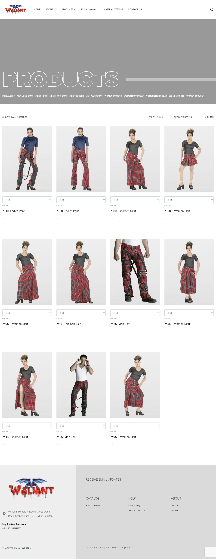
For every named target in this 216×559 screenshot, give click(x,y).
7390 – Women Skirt (177, 211)
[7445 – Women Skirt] (27, 385)
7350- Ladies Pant (67, 211)
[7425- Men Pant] (135, 272)
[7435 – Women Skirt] (189, 272)
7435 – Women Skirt (177, 324)
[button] (4, 219)
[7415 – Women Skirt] (81, 272)
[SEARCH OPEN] (212, 9)
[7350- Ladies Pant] (81, 159)
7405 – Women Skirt (15, 324)
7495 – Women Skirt (123, 437)
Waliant (5, 206)
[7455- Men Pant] (81, 385)
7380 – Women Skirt (123, 211)
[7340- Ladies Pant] (27, 159)
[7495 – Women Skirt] (135, 385)
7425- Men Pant (120, 324)
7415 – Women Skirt (68, 324)
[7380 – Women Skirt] (135, 159)
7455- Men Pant (66, 437)
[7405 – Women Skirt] (27, 272)
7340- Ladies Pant (13, 211)
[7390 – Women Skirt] (189, 159)
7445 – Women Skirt (15, 437)
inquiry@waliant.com (14, 524)
